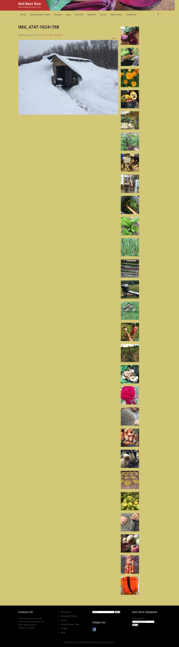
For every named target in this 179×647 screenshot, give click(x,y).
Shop (68, 14)
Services (58, 14)
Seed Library (116, 14)
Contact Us (131, 14)
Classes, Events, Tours (40, 14)
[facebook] (158, 14)
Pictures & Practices (69, 616)
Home (23, 14)
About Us (91, 14)
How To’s (79, 14)
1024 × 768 (47, 35)
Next (115, 38)
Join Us (103, 14)
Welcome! (58, 35)
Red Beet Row (29, 3)
